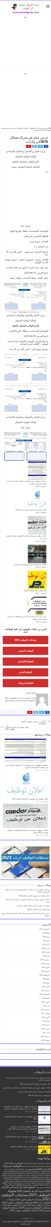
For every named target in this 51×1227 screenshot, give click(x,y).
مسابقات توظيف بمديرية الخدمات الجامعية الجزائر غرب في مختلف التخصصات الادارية (26, 766)
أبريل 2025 (46, 944)
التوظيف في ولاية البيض (28, 1166)
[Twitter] (28, 1218)
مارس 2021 (46, 1029)
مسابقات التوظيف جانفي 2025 (17, 1202)
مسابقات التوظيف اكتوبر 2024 (28, 1199)
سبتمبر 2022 (45, 990)
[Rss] (32, 1218)
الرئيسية (46, 128)
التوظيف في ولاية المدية (22, 1171)
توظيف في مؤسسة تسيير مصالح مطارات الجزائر (30, 564)
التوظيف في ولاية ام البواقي (10, 1173)
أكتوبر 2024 (46, 967)
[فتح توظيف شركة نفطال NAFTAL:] (37, 580)
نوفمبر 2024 (45, 963)
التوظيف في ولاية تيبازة (42, 1181)
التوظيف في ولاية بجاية (15, 1175)
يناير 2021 (46, 1033)
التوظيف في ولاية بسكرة (29, 1177)
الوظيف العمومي (25, 650)
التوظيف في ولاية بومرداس (12, 1177)
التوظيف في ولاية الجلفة (24, 1169)
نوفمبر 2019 (45, 1040)
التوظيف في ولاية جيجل (26, 1181)
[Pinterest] (25, 1218)
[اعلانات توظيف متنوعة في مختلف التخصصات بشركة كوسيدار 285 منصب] (37, 525)
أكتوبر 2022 (46, 986)
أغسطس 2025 (44, 929)
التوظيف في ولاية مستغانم (30, 1185)
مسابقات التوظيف (36, 128)
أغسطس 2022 (44, 994)
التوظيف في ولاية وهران (43, 1187)
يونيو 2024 (46, 983)
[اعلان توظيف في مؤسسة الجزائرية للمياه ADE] (37, 499)
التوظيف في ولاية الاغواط (30, 1163)
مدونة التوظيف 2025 (29, 1193)
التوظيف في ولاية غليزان (15, 1183)
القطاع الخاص (25, 672)
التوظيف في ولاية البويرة (43, 1166)
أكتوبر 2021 (46, 1017)
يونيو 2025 (46, 937)
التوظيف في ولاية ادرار (44, 1163)
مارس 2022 (46, 1002)
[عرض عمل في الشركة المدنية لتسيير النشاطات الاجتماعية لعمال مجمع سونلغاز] (37, 606)
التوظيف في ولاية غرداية (29, 1183)
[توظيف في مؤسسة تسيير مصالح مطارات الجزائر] (37, 554)
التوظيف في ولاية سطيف (12, 1181)
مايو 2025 (46, 940)
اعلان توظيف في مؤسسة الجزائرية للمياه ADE (30, 510)
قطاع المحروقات (25, 683)
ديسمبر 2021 (45, 1009)
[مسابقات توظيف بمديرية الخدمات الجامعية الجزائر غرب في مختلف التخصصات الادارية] (37, 470)
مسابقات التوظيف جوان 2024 (39, 1205)
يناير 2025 (46, 956)
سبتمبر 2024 (45, 971)
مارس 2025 (46, 948)
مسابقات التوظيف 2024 (25, 640)
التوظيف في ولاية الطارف (38, 1171)
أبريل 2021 (46, 1025)
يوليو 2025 (46, 933)
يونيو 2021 (46, 1021)
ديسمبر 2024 (45, 960)
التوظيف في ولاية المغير (38, 1173)
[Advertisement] (25, 42)
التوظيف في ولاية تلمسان (43, 1179)
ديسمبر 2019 (45, 1036)
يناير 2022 (46, 1006)
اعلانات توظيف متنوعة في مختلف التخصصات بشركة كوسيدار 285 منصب (26, 1088)
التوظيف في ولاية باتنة (29, 1175)
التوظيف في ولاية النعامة (25, 1173)
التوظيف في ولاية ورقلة (13, 1185)
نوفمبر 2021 (45, 1013)
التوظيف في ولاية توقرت (11, 1179)
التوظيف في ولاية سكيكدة (43, 1183)
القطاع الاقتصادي (22, 128)
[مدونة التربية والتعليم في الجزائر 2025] (25, 8)
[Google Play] (23, 1218)
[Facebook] (30, 1218)
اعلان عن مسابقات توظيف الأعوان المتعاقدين (33, 722)
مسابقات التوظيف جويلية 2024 (15, 1205)
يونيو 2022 (46, 998)
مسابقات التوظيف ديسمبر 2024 (35, 1207)
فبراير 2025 (46, 952)
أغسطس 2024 (44, 975)
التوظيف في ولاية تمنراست (26, 1179)
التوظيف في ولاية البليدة (13, 1163)
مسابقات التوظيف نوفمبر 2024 (24, 1210)
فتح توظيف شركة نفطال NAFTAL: (35, 590)
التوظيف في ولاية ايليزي (43, 1175)
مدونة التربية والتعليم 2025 (31, 1191)
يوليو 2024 (46, 979)
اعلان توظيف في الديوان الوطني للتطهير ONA (16, 727)
